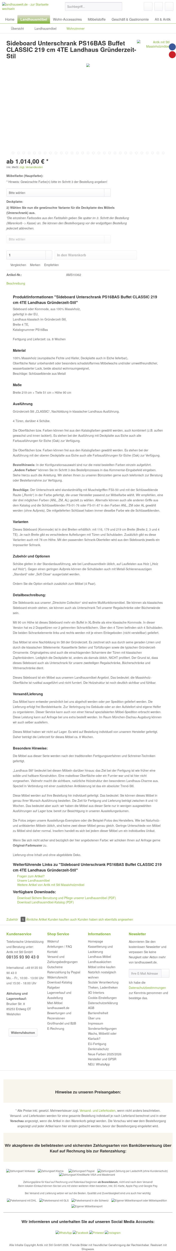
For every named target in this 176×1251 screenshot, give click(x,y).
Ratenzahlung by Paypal (63, 972)
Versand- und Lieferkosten (97, 1110)
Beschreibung (15, 283)
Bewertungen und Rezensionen (59, 1015)
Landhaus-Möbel (99, 956)
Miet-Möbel (54, 1003)
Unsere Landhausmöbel (33, 880)
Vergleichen (17, 265)
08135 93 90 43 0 (22, 957)
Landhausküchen (99, 962)
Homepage (95, 941)
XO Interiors (96, 992)
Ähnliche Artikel (36, 919)
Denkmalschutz (98, 1049)
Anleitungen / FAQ (59, 946)
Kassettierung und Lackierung (100, 949)
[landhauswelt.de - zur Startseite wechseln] (26, 7)
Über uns (94, 1018)
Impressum (95, 1023)
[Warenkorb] (169, 6)
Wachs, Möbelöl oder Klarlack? (102, 1036)
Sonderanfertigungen (102, 1028)
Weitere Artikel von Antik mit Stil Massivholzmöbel (50, 885)
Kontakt (52, 951)
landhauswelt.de (58, 1008)
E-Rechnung (55, 1028)
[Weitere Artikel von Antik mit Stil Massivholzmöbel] (153, 47)
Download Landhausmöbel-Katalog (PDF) (45, 902)
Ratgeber (53, 987)
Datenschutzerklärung (103, 1003)
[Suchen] (118, 6)
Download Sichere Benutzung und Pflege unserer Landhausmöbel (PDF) (66, 898)
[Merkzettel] (148, 6)
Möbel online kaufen (101, 967)
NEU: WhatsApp (99, 1064)
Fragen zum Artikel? (30, 876)
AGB (91, 1008)
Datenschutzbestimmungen (147, 987)
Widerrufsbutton (23, 1032)
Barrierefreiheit (98, 1013)
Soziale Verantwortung (103, 982)
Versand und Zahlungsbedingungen (62, 959)
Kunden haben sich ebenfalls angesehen (105, 919)
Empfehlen (51, 265)
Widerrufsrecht (57, 977)
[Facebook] (172, 46)
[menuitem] (93, 8)
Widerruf (53, 941)
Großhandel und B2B (61, 1023)
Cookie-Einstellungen (102, 998)
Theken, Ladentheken (103, 987)
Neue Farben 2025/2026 (104, 1054)
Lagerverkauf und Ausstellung (59, 995)
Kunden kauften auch (62, 919)
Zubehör (15, 919)
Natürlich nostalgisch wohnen (102, 974)
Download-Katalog (59, 982)
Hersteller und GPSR (102, 1059)
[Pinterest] (172, 54)
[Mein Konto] (158, 6)
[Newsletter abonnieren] (165, 973)
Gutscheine (55, 967)
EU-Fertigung (97, 1044)
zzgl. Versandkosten (31, 167)
